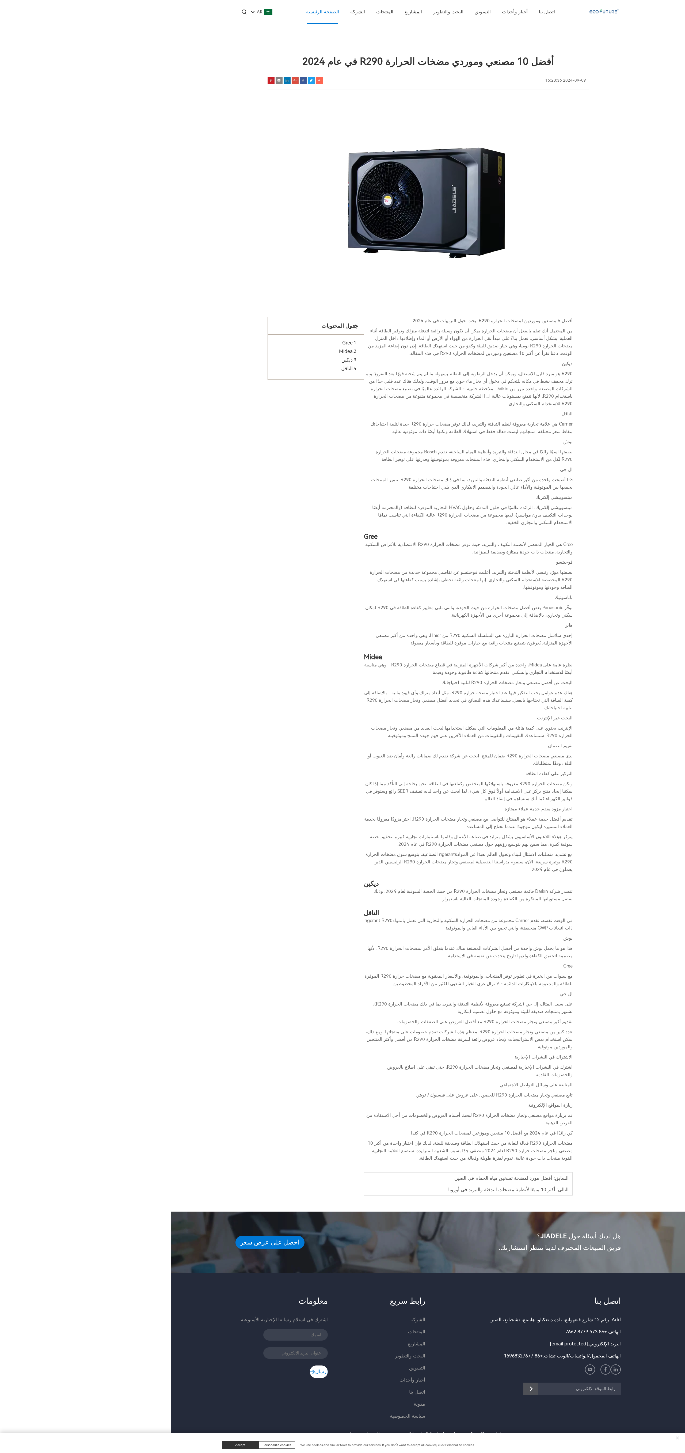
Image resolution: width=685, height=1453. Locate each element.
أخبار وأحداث (515, 12)
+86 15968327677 (523, 1356)
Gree (347, 343)
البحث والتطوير (448, 12)
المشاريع (413, 12)
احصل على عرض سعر (270, 1242)
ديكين (347, 360)
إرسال (321, 1372)
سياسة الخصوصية (407, 1416)
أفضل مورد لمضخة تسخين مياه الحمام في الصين (503, 1178)
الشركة (357, 12)
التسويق (483, 12)
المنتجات (384, 12)
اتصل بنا (547, 12)
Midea (346, 351)
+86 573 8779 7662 (586, 1332)
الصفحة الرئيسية (322, 12)
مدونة (419, 1404)
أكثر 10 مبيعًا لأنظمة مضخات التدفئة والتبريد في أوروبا (501, 1190)
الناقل (347, 368)
